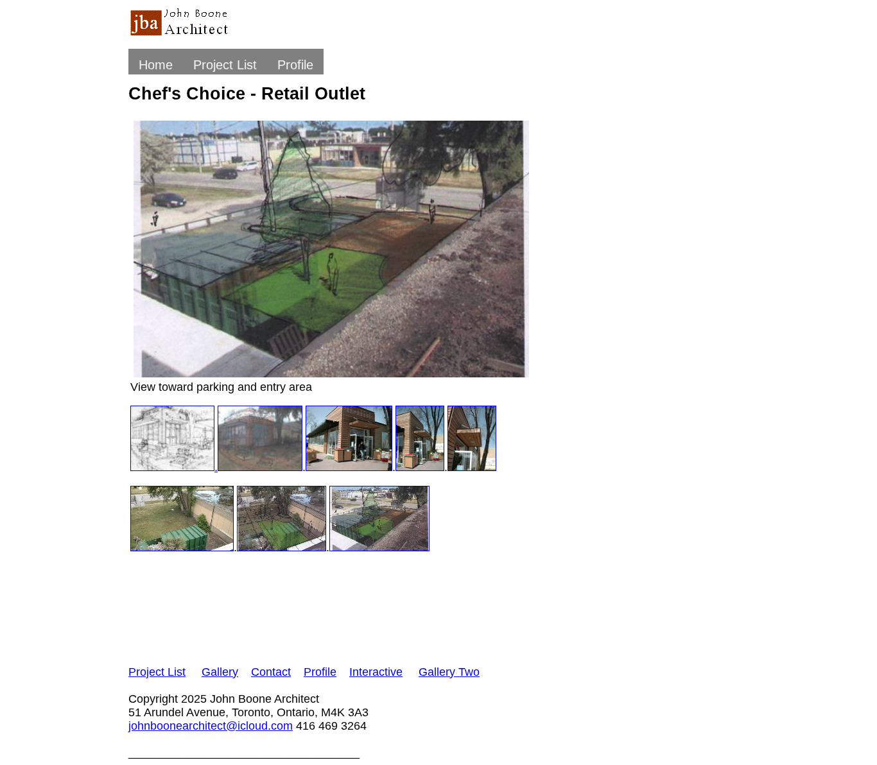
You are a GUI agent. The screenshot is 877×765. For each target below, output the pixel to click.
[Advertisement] (362, 608)
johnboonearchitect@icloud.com (210, 725)
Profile (295, 65)
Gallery (220, 672)
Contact (271, 672)
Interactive (376, 672)
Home (156, 65)
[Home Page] (181, 36)
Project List (225, 65)
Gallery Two (449, 672)
